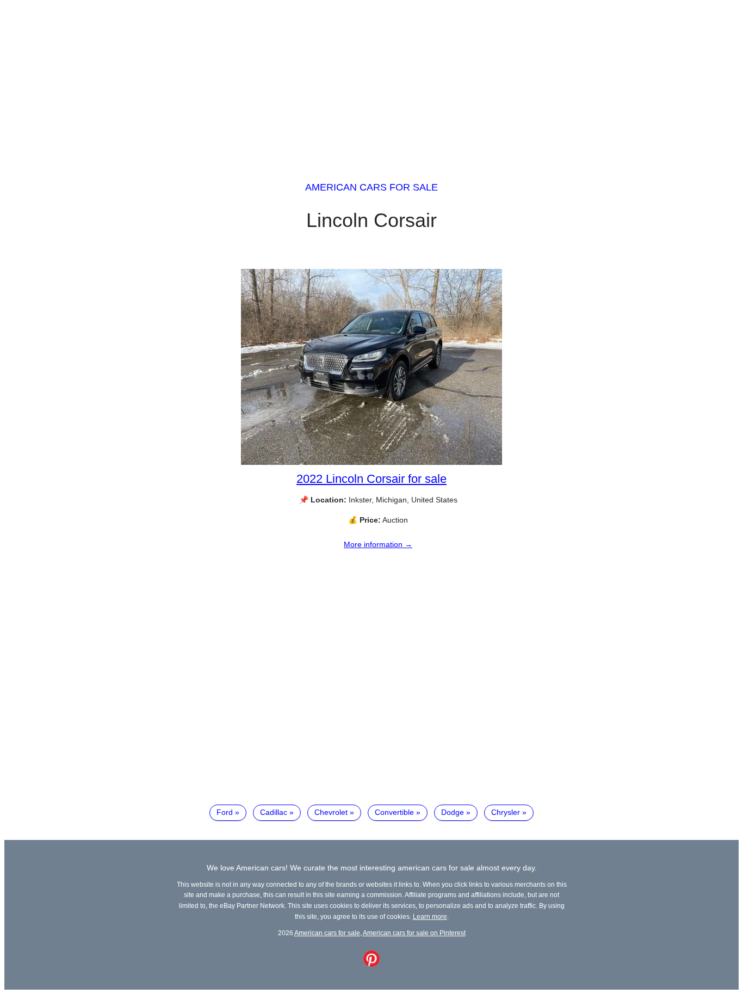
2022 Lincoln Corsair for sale (371, 479)
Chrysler (505, 812)
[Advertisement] (371, 80)
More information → (378, 544)
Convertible (394, 812)
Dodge (452, 812)
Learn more (430, 916)
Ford (224, 812)
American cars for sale (371, 187)
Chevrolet (331, 812)
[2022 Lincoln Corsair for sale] (371, 462)
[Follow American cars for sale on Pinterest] (371, 964)
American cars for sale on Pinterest (414, 932)
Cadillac (273, 812)
